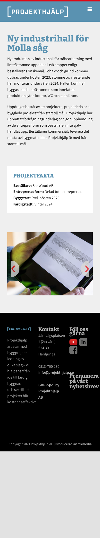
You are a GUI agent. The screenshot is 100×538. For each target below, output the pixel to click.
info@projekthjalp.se (56, 372)
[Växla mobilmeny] (90, 9)
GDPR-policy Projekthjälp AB (48, 391)
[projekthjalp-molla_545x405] (50, 263)
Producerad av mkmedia (73, 444)
